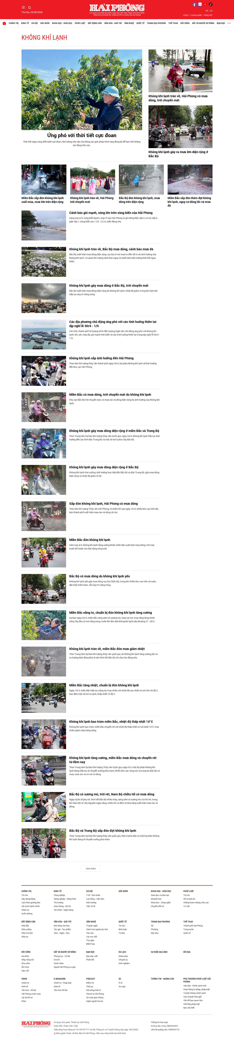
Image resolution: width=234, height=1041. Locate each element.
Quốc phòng (26, 913)
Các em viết (91, 936)
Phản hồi (90, 959)
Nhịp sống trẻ (27, 959)
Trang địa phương (156, 23)
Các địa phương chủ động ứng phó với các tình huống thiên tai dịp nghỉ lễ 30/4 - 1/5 (112, 324)
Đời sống (185, 23)
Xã (152, 925)
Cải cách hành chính (30, 906)
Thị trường (58, 902)
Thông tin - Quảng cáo (162, 978)
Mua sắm (25, 963)
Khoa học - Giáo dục (62, 23)
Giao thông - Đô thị (62, 906)
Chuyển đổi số (157, 906)
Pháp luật (80, 23)
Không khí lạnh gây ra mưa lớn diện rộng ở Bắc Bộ (178, 154)
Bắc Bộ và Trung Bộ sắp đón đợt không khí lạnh (102, 830)
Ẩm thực (25, 967)
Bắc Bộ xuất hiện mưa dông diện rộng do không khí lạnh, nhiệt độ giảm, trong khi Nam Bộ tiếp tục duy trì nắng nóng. (113, 292)
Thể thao (173, 23)
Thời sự (89, 986)
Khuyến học (156, 898)
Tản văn (89, 933)
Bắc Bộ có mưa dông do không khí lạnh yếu (99, 576)
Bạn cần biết (189, 1007)
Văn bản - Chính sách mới (194, 985)
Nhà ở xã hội (27, 933)
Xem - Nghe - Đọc (62, 933)
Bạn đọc (221, 23)
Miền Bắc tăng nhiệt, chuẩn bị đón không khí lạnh (104, 685)
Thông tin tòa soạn (159, 1022)
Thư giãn (90, 940)
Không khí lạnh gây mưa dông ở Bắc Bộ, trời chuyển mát (108, 285)
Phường (154, 929)
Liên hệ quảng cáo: (159, 1029)
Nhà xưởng (26, 929)
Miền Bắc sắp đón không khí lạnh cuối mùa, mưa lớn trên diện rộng (42, 200)
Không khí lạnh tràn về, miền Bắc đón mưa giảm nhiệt (107, 649)
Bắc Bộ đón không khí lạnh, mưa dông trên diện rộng (139, 200)
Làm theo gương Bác (30, 902)
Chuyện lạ (123, 959)
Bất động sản (95, 23)
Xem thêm (91, 868)
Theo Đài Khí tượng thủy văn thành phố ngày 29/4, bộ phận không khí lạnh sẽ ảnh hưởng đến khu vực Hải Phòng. (113, 365)
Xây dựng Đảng (28, 898)
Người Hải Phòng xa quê (64, 967)
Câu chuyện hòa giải (192, 996)
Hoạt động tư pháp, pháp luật (196, 989)
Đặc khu (154, 933)
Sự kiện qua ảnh (159, 952)
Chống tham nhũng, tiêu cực (196, 902)
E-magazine (196, 15)
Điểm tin (90, 982)
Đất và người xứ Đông (203, 23)
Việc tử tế (90, 906)
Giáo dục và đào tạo (160, 895)
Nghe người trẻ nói (94, 1001)
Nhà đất (25, 925)
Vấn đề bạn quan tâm (193, 1000)
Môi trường (91, 902)
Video (185, 15)
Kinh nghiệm (124, 963)
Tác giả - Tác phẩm (62, 929)
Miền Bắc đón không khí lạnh (89, 540)
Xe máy (122, 986)
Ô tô (120, 982)
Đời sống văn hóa (61, 925)
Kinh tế (25, 23)
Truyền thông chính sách (194, 993)
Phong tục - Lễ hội (62, 956)
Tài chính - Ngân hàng (63, 909)
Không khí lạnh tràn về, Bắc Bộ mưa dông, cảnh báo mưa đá (111, 249)
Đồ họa (186, 952)
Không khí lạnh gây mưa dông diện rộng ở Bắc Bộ (103, 467)
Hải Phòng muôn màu (31, 993)
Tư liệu (122, 933)
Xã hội (34, 23)
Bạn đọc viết (92, 956)
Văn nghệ (129, 23)
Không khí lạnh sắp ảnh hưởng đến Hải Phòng (101, 358)
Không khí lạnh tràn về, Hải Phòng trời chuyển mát (91, 200)
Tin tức (24, 895)
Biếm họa (90, 943)
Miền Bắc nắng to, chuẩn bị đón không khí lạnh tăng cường (110, 612)
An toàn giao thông (94, 997)
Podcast (208, 15)
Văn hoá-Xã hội (60, 990)
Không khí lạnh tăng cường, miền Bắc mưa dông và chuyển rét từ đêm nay (112, 760)
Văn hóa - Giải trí (113, 23)
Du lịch (122, 952)
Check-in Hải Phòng (95, 993)
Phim (23, 1001)
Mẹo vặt (25, 970)
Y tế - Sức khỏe (93, 895)
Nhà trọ (24, 936)
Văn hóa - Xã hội (28, 990)
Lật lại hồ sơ (26, 997)
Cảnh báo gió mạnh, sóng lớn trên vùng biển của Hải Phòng (110, 213)
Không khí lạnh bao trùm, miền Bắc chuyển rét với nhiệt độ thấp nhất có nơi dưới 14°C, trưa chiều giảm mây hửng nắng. (114, 728)
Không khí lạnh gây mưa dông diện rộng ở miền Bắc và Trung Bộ (114, 431)
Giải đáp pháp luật (191, 1004)
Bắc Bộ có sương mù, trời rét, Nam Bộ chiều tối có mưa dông (111, 794)
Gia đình (25, 956)
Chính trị (14, 23)
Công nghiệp (59, 895)
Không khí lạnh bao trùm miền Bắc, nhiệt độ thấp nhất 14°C (111, 721)
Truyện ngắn (92, 925)
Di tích (57, 959)
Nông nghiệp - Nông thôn (65, 898)
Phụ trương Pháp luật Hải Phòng (197, 980)
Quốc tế (140, 23)
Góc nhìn (45, 23)
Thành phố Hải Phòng (193, 925)
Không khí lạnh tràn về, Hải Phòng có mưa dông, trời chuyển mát (178, 98)
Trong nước (188, 929)
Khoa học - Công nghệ (160, 902)
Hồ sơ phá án (189, 898)
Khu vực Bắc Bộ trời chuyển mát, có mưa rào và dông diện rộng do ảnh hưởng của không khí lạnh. (114, 401)
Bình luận (123, 929)
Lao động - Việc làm (95, 898)
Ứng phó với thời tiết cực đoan (81, 135)
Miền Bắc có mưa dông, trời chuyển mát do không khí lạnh (110, 394)
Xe (120, 978)
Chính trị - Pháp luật (62, 982)
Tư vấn (186, 906)
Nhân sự (25, 909)
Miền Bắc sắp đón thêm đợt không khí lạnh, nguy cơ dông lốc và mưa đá (189, 201)
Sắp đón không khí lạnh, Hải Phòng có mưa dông (103, 503)
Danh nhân (59, 963)
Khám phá (123, 956)
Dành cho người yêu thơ (97, 929)
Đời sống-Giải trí (93, 990)
